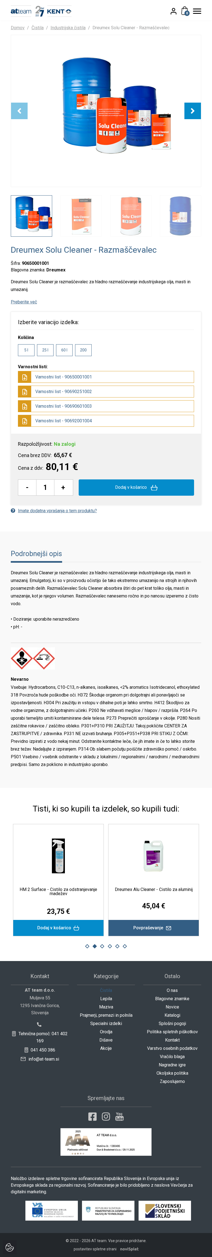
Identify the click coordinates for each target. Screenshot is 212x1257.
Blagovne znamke (172, 998)
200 (83, 350)
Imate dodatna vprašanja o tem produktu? (57, 510)
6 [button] (125, 946)
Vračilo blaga (172, 1056)
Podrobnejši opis (36, 554)
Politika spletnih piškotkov (172, 1031)
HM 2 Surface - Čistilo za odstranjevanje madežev (53, 891)
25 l (45, 350)
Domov (18, 27)
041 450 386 (42, 1050)
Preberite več (24, 302)
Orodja (106, 1031)
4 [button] (110, 946)
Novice (172, 1007)
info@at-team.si (43, 1059)
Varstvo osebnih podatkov (172, 1048)
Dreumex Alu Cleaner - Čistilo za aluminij (149, 889)
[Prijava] (178, 11)
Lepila (106, 998)
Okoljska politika (172, 1073)
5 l (26, 350)
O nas (172, 990)
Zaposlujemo (172, 1081)
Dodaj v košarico (131, 487)
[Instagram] (106, 1116)
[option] (106, 111)
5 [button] (117, 946)
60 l (64, 350)
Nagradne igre (172, 1064)
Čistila (37, 27)
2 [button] (94, 946)
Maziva (106, 1007)
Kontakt (172, 1040)
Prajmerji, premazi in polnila (106, 1015)
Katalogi (172, 1015)
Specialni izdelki (106, 1023)
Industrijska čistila (68, 27)
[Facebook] (92, 1116)
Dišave (106, 1040)
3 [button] (102, 946)
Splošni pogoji (172, 1023)
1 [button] (87, 946)
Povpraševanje (143, 927)
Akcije (106, 1048)
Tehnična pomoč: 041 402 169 (42, 1037)
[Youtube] (119, 1116)
